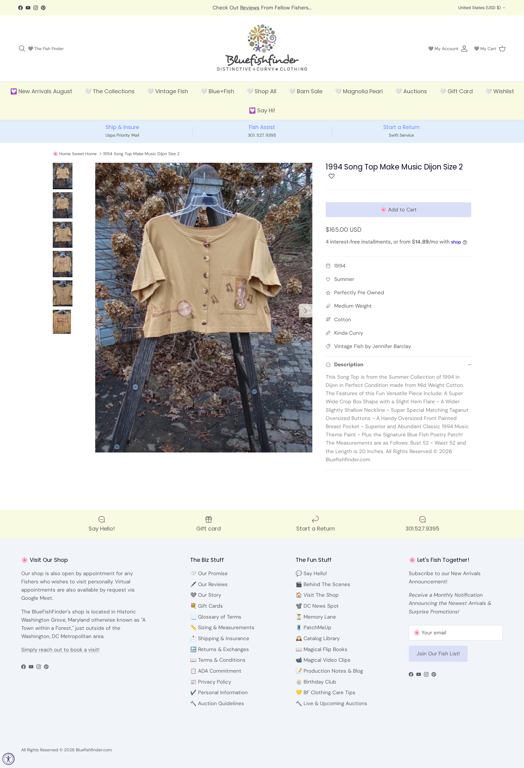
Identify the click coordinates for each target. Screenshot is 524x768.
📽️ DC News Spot (317, 605)
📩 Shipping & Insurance (219, 638)
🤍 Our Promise (209, 573)
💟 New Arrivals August (41, 91)
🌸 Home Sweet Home (75, 153)
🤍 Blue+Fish (217, 91)
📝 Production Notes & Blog (329, 670)
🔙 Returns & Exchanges (219, 649)
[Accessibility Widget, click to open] (8, 759)
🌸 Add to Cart (398, 209)
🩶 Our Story (205, 595)
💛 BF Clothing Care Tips (325, 692)
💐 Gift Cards (206, 605)
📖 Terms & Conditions (218, 660)
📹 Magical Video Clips (323, 660)
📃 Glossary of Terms (215, 616)
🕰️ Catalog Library (318, 638)
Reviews (250, 7)
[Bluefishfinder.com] (262, 49)
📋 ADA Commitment (215, 670)
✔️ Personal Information (219, 692)
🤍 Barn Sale (305, 91)
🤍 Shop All (261, 91)
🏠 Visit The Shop (317, 595)
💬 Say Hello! (311, 573)
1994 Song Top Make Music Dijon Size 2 (141, 153)
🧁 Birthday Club (316, 681)
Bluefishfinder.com (94, 750)
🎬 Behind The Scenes (323, 584)
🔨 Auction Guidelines (217, 703)
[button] (332, 178)
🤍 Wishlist (499, 91)
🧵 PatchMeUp (313, 627)
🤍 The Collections (110, 91)
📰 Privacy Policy (210, 681)
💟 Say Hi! (262, 110)
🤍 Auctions (411, 91)
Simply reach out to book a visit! (60, 649)
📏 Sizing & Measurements (222, 627)
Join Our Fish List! (438, 653)
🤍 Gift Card (456, 91)
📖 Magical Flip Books (322, 649)
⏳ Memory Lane (316, 616)
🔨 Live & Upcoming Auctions (331, 703)
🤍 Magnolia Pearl (359, 91)
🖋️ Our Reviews (209, 584)
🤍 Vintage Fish (167, 91)
